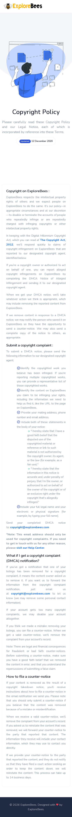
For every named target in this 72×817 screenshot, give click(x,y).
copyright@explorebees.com (29, 527)
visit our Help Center (30, 548)
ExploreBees (36, 809)
